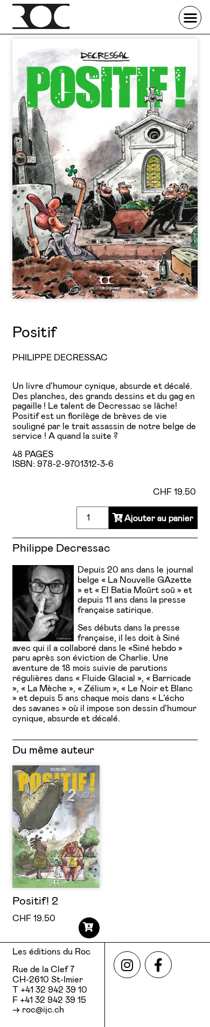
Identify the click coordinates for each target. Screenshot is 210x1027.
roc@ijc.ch (43, 1010)
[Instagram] (127, 964)
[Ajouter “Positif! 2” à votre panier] (89, 927)
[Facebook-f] (158, 964)
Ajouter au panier (158, 518)
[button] (190, 17)
